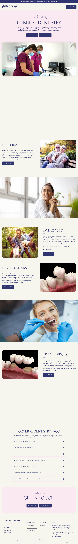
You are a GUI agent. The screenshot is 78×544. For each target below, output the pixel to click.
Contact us (49, 131)
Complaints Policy (32, 533)
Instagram (42, 526)
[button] (22, 6)
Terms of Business (32, 528)
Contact (61, 6)
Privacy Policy (30, 526)
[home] (10, 6)
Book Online (32, 35)
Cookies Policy (31, 530)
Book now (71, 7)
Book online (67, 534)
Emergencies (39, 6)
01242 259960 (45, 35)
